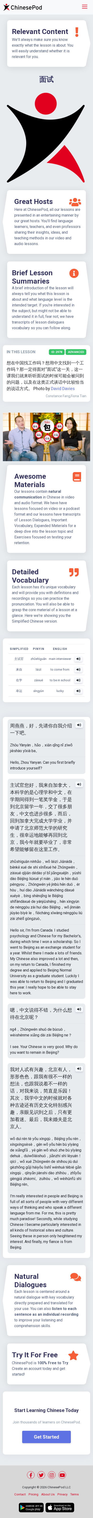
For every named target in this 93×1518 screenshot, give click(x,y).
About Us (48, 1494)
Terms (74, 1494)
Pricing (33, 1494)
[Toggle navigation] (84, 7)
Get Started (46, 1437)
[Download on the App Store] (60, 1507)
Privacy (62, 1494)
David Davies (63, 388)
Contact (20, 1494)
